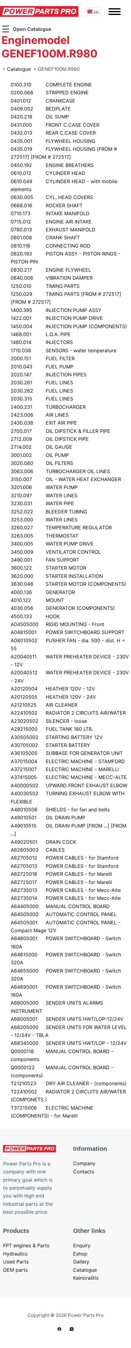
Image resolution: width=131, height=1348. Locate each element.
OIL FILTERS (42, 463)
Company (84, 1163)
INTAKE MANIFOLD (50, 213)
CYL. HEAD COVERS (52, 197)
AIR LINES (40, 415)
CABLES (38, 850)
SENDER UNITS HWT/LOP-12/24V (67, 1019)
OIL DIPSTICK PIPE (50, 439)
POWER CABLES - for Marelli (61, 874)
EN (96, 12)
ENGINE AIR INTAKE (51, 222)
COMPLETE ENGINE (51, 85)
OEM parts (15, 1270)
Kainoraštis (85, 1278)
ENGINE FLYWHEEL (51, 270)
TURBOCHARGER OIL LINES (60, 471)
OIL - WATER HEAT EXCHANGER (66, 479)
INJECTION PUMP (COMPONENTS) (69, 326)
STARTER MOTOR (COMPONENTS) (68, 584)
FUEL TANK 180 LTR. (52, 729)
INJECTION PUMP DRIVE (57, 318)
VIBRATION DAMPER (52, 278)
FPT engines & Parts (26, 1245)
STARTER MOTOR (48, 568)
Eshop (80, 1254)
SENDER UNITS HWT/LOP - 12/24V (69, 1043)
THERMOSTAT (44, 536)
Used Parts (16, 1262)
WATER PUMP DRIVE (52, 544)
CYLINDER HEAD (48, 173)
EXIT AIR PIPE (44, 423)
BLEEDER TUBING (49, 512)
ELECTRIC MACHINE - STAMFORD (68, 761)
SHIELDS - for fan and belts (60, 809)
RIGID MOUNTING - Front (57, 624)
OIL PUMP (40, 455)
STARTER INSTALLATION (57, 576)
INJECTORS (42, 342)
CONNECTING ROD (50, 246)
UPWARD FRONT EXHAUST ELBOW (69, 785)
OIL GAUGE (41, 447)
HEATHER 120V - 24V (53, 697)
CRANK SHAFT (45, 237)
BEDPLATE (41, 109)
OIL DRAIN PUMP (48, 817)
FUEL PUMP (42, 367)
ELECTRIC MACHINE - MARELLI (65, 769)
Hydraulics (15, 1254)
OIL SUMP (40, 117)
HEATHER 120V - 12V (53, 689)
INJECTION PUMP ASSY (56, 310)
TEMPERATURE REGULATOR (61, 527)
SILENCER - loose (49, 721)
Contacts (83, 1172)
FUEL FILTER (43, 358)
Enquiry (81, 1245)
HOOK (35, 616)
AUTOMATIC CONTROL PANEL (64, 914)
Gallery (81, 1262)
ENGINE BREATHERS (52, 165)
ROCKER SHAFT (47, 205)
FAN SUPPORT (45, 560)
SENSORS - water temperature (63, 350)
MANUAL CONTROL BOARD (60, 906)
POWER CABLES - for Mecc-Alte (66, 890)
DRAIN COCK (43, 842)
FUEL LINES (42, 382)
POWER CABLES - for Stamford (65, 858)
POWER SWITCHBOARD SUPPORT (67, 632)
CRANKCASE (43, 101)
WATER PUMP (44, 487)
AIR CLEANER (44, 705)
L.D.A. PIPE (41, 334)
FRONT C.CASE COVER (55, 125)
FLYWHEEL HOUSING (53, 141)
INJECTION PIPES (49, 374)
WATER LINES (44, 495)
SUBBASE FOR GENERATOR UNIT (67, 753)
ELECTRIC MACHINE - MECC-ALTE (69, 777)
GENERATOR (43, 592)
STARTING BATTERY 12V (57, 737)
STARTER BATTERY (50, 745)
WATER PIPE (42, 503)
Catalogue (19, 69)
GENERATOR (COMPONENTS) (63, 608)
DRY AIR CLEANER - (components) (68, 1083)
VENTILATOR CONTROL (56, 552)
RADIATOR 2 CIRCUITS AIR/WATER (68, 713)
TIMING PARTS (45, 286)
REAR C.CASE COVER (53, 133)
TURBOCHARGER (48, 407)
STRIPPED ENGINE (50, 92)
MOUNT (37, 600)
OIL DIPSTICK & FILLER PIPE (60, 431)
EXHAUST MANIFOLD (53, 229)
